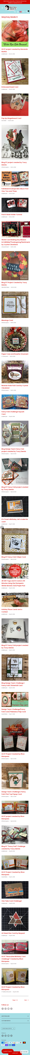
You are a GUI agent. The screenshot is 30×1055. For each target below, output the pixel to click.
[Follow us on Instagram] (5, 1009)
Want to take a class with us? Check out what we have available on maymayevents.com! (15, 2)
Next (25, 1000)
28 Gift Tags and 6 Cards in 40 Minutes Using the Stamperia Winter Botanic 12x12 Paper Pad (13, 583)
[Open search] (15, 12)
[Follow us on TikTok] (11, 1009)
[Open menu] (2, 8)
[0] (27, 12)
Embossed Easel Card (10, 87)
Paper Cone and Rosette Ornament (15, 354)
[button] (15, 1053)
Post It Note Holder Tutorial (12, 214)
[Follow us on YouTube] (8, 1009)
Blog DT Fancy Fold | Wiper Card (14, 557)
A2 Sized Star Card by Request (13, 933)
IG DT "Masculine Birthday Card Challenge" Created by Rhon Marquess (13, 958)
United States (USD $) (7, 1028)
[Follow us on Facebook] (3, 1009)
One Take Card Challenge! (12, 901)
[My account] (18, 12)
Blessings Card (7, 320)
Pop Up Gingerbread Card (11, 118)
